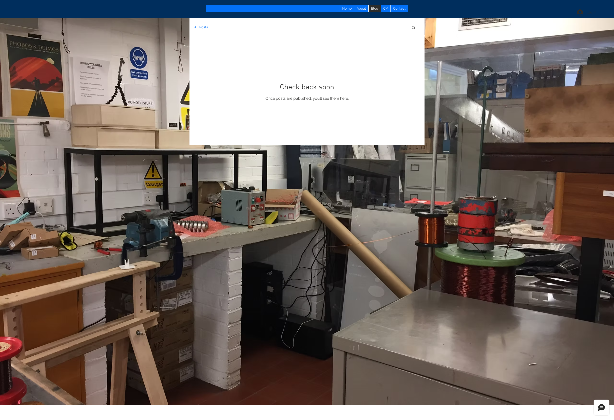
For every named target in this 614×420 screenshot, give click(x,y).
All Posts (201, 27)
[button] (413, 28)
